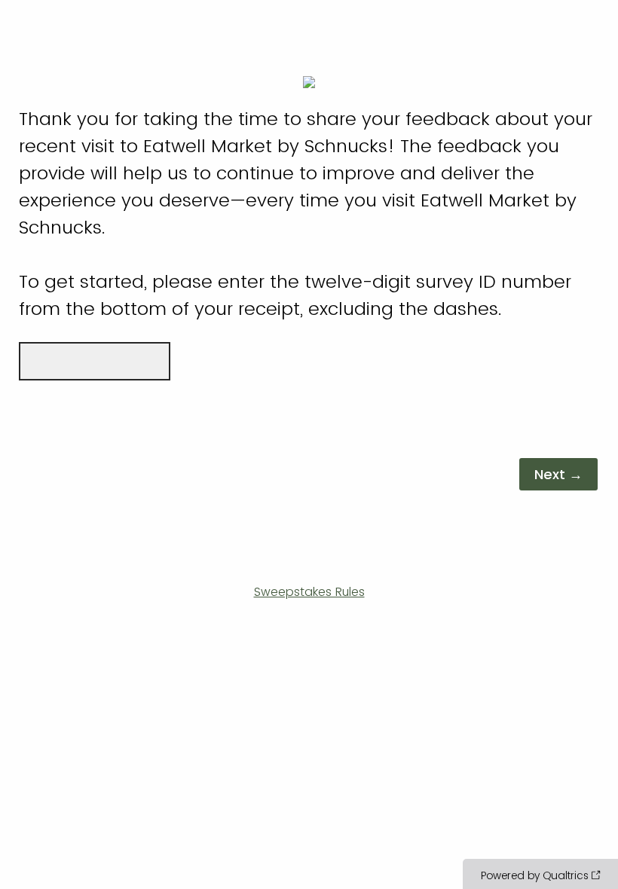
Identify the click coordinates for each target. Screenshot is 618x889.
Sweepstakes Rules (309, 591)
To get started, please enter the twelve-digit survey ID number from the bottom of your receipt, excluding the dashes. (305, 213)
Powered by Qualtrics (535, 875)
